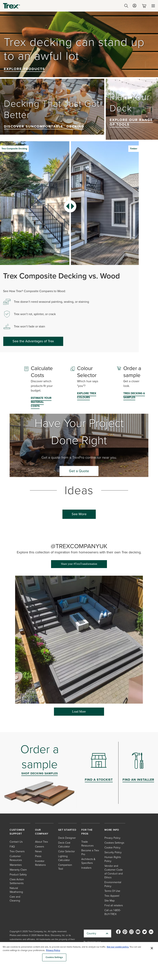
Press (38, 856)
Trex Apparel (111, 896)
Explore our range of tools (131, 122)
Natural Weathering (16, 890)
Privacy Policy (112, 838)
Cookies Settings (54, 957)
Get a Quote (79, 471)
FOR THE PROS (87, 831)
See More (79, 514)
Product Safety (18, 875)
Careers (39, 847)
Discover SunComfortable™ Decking (44, 126)
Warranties (16, 865)
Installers (86, 868)
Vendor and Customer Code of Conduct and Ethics (113, 871)
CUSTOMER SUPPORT (17, 831)
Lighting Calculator (64, 858)
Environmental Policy (112, 884)
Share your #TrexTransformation (79, 563)
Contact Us (16, 842)
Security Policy (113, 852)
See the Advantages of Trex (33, 341)
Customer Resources (16, 858)
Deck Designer (67, 838)
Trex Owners (17, 851)
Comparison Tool (65, 867)
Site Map (109, 901)
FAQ (12, 847)
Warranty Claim (18, 870)
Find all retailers (113, 905)
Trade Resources (87, 844)
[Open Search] (126, 5)
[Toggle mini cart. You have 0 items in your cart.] (144, 6)
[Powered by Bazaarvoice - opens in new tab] (128, 719)
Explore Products (24, 68)
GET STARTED (67, 830)
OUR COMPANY (41, 831)
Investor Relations (40, 863)
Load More (70, 713)
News (38, 851)
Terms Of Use (112, 891)
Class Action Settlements (17, 881)
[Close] (152, 948)
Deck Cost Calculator (64, 845)
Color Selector (66, 851)
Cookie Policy (112, 848)
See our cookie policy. (118, 947)
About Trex (41, 842)
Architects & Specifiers (88, 861)
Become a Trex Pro (90, 852)
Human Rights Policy (112, 859)
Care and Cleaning (15, 899)
